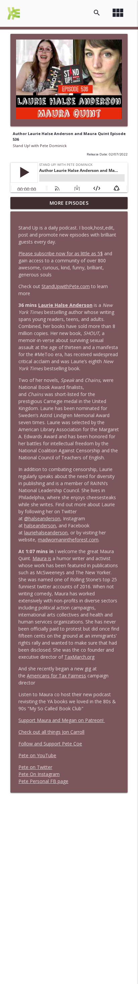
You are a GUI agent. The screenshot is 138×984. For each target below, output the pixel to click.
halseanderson (40, 525)
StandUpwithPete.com (66, 286)
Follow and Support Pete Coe (50, 743)
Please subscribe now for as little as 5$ (60, 253)
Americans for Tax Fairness (56, 675)
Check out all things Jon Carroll (51, 732)
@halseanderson (42, 518)
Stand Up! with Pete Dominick (40, 145)
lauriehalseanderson (46, 532)
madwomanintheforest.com (68, 539)
